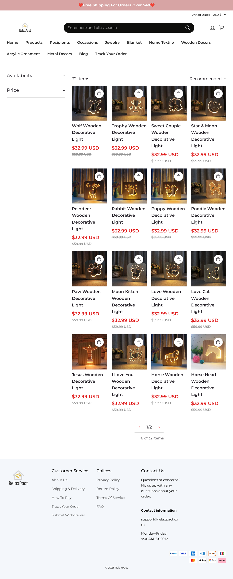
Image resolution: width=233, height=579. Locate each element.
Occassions (87, 42)
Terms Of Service (110, 498)
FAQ (100, 507)
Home (12, 42)
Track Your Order (111, 54)
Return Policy (107, 489)
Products (34, 42)
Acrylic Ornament (23, 54)
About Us (59, 480)
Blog (83, 54)
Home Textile (161, 42)
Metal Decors (59, 54)
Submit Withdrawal (68, 515)
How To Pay (61, 498)
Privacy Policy (108, 480)
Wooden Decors (196, 42)
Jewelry (112, 42)
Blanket (134, 42)
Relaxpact (121, 567)
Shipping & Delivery (68, 489)
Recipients (60, 42)
